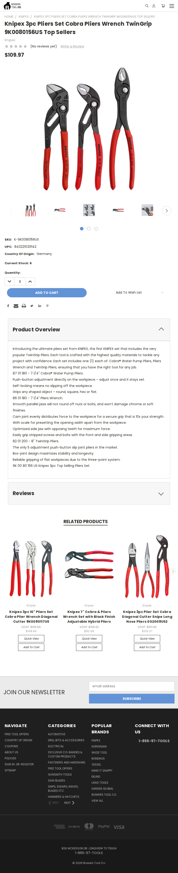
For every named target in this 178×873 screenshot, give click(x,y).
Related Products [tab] (86, 521)
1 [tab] (81, 228)
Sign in (10, 764)
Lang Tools (100, 783)
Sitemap (10, 770)
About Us (11, 752)
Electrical (56, 746)
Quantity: (13, 272)
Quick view (31, 639)
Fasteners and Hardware (66, 762)
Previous (11, 210)
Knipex (96, 740)
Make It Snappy (102, 771)
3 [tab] (96, 228)
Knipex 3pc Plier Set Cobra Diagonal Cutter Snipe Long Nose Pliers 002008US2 (147, 616)
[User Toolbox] (153, 6)
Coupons (11, 746)
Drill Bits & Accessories (66, 740)
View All (97, 801)
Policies (10, 758)
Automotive (56, 734)
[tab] (89, 329)
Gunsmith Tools (60, 774)
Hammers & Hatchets (63, 797)
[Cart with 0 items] (163, 6)
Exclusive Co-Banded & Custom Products (65, 754)
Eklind (96, 777)
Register (27, 764)
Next (166, 210)
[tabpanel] (30, 210)
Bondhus (98, 758)
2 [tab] (89, 228)
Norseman (99, 746)
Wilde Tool (99, 752)
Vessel (96, 764)
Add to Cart (31, 647)
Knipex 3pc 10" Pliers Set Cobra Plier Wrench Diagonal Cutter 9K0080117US (31, 616)
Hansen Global (102, 789)
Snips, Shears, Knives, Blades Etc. (63, 789)
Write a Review (72, 46)
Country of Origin (18, 740)
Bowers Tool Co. (104, 795)
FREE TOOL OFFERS (17, 734)
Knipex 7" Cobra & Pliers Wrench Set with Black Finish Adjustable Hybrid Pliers (89, 616)
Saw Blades (56, 780)
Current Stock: (18, 263)
